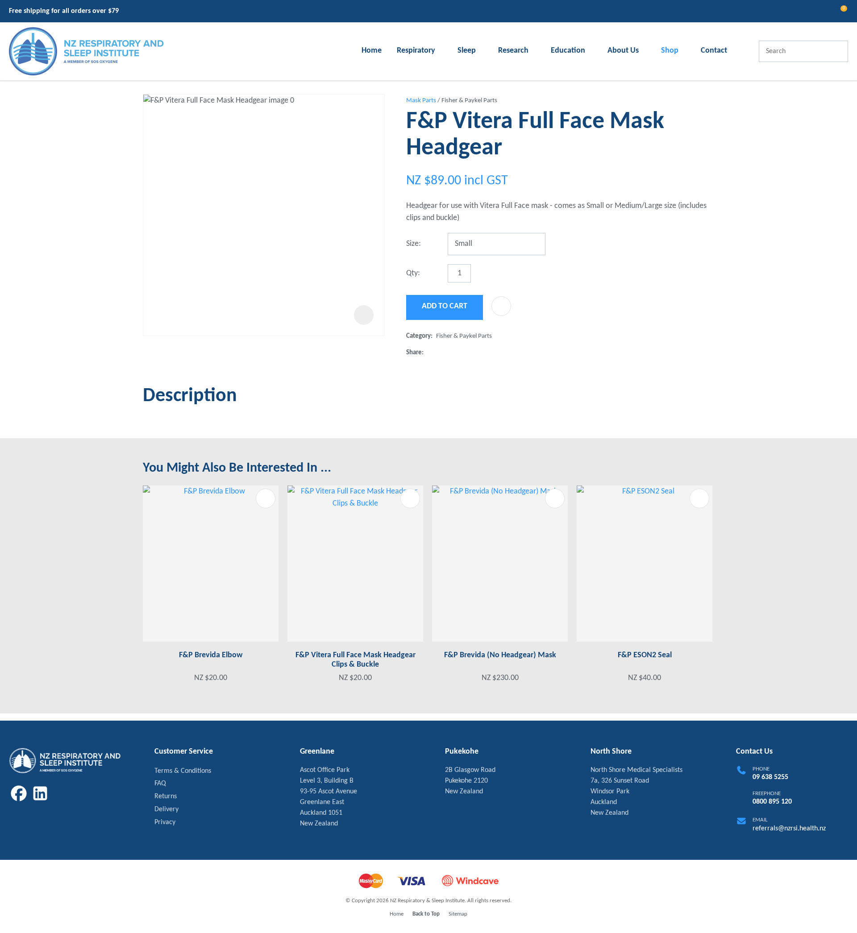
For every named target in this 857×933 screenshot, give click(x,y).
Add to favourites (265, 498)
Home (372, 50)
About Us (623, 50)
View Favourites (821, 12)
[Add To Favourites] (501, 306)
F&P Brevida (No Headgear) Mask (500, 655)
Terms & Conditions (182, 771)
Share (414, 352)
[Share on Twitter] (441, 352)
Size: (413, 244)
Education (568, 50)
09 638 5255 (770, 777)
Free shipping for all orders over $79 (64, 11)
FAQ (160, 783)
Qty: (413, 273)
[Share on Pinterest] (470, 352)
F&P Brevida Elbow (210, 655)
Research (513, 50)
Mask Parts (421, 100)
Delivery (166, 809)
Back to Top (426, 914)
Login (805, 11)
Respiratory (416, 50)
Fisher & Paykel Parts (469, 100)
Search (837, 51)
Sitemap (458, 914)
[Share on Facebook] (429, 352)
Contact (714, 50)
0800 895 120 (772, 801)
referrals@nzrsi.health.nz (789, 828)
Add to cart (444, 306)
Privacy (164, 822)
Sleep (467, 50)
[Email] (456, 353)
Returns (165, 796)
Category (418, 336)
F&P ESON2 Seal (645, 655)
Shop (669, 50)
